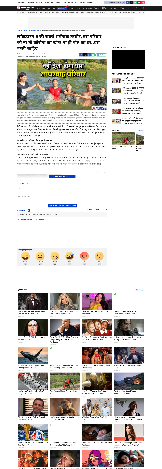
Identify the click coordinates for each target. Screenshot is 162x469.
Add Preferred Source (112, 3)
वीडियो (104, 8)
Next (143, 12)
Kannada (39, 2)
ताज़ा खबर (41, 8)
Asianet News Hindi (40, 54)
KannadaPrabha (49, 2)
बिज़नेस (97, 8)
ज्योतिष (121, 8)
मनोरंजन (78, 8)
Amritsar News (32, 12)
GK (53, 8)
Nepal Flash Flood (101, 12)
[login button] (137, 8)
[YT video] (139, 2)
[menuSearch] (144, 8)
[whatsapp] (135, 2)
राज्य (71, 8)
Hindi (76, 2)
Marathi (82, 2)
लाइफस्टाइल (87, 8)
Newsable (30, 2)
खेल (110, 8)
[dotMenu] (128, 8)
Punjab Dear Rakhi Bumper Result (120, 12)
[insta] (143, 2)
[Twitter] (131, 2)
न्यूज (48, 8)
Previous (140, 12)
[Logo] (26, 8)
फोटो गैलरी (62, 8)
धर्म (115, 8)
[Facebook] (127, 2)
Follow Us (103, 55)
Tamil (64, 2)
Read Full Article (62, 176)
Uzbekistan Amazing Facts (69, 12)
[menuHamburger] (140, 8)
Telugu (58, 2)
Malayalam (21, 2)
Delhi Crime (43, 12)
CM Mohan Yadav (53, 12)
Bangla (70, 2)
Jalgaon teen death (86, 12)
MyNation (90, 2)
